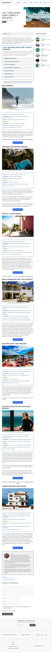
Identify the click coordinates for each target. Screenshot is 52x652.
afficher (9, 33)
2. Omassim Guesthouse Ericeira (11, 61)
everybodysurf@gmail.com (10, 634)
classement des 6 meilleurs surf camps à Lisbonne (21, 82)
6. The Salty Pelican (8, 73)
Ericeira (18, 43)
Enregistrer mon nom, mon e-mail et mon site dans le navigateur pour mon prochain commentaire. (17, 607)
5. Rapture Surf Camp (9, 70)
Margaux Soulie (17, 561)
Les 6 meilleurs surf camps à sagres (9, 580)
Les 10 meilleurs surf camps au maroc (44, 60)
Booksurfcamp (25, 303)
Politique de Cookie (13, 646)
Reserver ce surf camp (17, 142)
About (41, 2)
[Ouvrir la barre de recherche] (48, 2)
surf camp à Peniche (15, 139)
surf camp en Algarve (15, 276)
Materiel (24, 2)
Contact (45, 2)
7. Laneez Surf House (9, 76)
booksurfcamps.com (24, 109)
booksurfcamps (23, 237)
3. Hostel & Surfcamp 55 (9, 64)
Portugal (4, 576)
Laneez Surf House (5, 533)
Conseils (30, 2)
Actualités (36, 2)
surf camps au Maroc (27, 557)
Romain (3, 20)
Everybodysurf (6, 2)
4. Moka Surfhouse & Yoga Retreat (12, 67)
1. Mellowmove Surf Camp (10, 58)
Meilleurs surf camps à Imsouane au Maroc (45, 55)
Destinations (18, 2)
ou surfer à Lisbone (19, 481)
